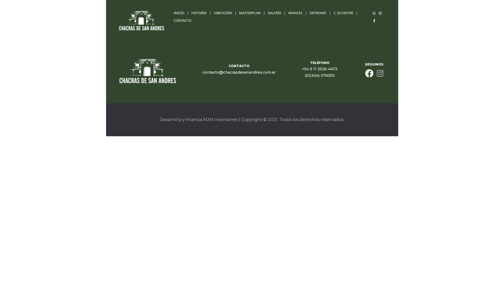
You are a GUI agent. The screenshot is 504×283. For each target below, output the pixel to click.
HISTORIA (199, 12)
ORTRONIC (318, 12)
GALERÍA (274, 12)
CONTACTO (182, 20)
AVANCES (295, 12)
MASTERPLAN (250, 12)
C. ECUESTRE (343, 12)
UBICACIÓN (223, 12)
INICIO (179, 12)
